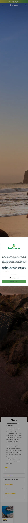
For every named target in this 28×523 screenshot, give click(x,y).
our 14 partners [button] (15, 256)
